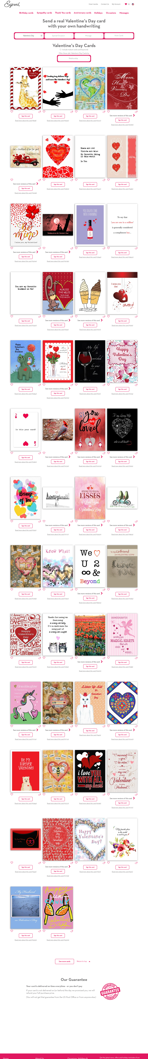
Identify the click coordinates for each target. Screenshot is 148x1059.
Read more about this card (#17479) (26, 325)
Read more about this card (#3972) (58, 598)
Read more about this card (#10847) (26, 394)
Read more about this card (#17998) (58, 876)
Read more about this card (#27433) (122, 739)
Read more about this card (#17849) (90, 257)
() (128, 4)
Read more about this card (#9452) (90, 735)
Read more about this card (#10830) (58, 189)
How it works (93, 4)
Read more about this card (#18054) (90, 603)
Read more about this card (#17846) (26, 803)
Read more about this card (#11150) (122, 466)
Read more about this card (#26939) (58, 940)
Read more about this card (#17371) (122, 807)
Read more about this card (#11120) (58, 329)
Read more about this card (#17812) (58, 667)
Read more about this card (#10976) (26, 940)
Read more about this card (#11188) (122, 667)
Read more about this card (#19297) (58, 120)
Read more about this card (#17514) (122, 394)
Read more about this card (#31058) (26, 193)
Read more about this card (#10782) (58, 261)
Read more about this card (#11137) (90, 394)
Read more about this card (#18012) (122, 534)
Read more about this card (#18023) (122, 257)
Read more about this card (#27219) (58, 466)
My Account (116, 4)
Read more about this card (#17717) (58, 534)
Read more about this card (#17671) (90, 329)
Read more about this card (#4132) (122, 872)
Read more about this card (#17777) (90, 120)
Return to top (82, 961)
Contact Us (105, 4)
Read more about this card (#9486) (122, 189)
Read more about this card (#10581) (90, 803)
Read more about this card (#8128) (25, 120)
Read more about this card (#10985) (122, 125)
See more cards (64, 961)
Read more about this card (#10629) (90, 534)
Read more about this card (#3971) (90, 872)
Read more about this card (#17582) (26, 598)
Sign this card (26, 116)
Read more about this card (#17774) (58, 739)
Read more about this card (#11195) (25, 530)
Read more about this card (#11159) (122, 325)
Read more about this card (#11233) (25, 667)
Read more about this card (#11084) (122, 598)
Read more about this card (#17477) (90, 189)
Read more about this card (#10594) (26, 261)
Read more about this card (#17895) (26, 462)
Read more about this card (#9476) (25, 872)
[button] (27, 13)
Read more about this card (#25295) (90, 671)
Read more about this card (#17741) (25, 739)
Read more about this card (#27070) (90, 466)
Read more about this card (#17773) (58, 803)
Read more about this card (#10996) (58, 398)
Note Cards (119, 36)
